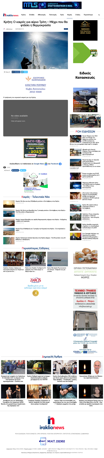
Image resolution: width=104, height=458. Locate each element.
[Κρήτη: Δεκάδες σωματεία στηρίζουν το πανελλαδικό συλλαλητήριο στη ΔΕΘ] (75, 227)
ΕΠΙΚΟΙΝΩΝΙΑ (75, 434)
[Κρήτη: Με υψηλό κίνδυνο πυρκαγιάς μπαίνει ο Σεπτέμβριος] (75, 207)
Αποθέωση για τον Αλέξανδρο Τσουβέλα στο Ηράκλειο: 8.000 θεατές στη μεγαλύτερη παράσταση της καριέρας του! (13, 403)
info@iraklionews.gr (52, 450)
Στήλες (77, 15)
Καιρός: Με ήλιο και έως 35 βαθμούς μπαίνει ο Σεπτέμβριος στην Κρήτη (37, 201)
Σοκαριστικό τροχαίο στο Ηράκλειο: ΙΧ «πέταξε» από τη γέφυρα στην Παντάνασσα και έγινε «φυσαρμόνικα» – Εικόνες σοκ (13, 378)
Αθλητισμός (42, 15)
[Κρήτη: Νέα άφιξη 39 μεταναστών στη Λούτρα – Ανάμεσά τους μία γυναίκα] (57, 259)
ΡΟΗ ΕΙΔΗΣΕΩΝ (20, 434)
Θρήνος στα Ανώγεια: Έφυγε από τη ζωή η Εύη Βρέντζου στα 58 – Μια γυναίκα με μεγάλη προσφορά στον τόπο (91, 403)
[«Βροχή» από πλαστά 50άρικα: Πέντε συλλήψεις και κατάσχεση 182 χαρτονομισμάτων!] (75, 152)
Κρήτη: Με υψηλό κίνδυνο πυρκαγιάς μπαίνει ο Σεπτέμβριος (90, 206)
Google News (39, 164)
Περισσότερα (88, 15)
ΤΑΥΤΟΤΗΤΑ (66, 434)
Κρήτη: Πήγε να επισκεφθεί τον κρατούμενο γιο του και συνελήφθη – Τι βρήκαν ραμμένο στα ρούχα (65, 402)
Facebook (55, 164)
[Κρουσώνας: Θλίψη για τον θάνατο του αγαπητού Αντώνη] (91, 367)
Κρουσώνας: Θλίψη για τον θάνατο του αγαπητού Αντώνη (91, 377)
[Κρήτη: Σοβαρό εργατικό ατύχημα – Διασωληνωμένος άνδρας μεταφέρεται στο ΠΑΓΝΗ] (39, 367)
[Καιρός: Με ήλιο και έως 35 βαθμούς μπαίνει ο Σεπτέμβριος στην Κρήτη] (9, 204)
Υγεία (62, 15)
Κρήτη (23, 15)
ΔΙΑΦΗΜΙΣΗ (85, 434)
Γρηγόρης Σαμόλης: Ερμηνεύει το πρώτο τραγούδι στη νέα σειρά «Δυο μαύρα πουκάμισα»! (39, 402)
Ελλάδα (31, 15)
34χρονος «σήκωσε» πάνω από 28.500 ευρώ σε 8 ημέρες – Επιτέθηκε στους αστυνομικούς (91, 185)
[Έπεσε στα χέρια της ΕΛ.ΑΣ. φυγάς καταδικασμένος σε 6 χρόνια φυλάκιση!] (75, 176)
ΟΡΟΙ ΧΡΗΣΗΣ (41, 434)
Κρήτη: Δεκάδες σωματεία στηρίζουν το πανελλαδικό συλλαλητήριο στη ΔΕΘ (90, 226)
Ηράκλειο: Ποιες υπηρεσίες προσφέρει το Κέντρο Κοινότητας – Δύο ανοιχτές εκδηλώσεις (90, 216)
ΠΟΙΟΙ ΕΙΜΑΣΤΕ (31, 434)
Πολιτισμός (53, 15)
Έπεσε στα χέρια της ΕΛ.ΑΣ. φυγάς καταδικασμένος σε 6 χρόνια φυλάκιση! (90, 175)
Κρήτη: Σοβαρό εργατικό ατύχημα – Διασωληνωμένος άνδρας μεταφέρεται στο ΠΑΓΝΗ (39, 377)
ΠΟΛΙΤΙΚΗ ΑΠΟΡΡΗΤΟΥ (54, 434)
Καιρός (69, 15)
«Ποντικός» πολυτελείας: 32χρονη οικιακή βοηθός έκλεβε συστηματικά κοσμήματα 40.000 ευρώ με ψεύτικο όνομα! (90, 196)
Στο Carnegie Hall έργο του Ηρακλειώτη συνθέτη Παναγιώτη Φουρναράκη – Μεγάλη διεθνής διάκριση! (90, 236)
